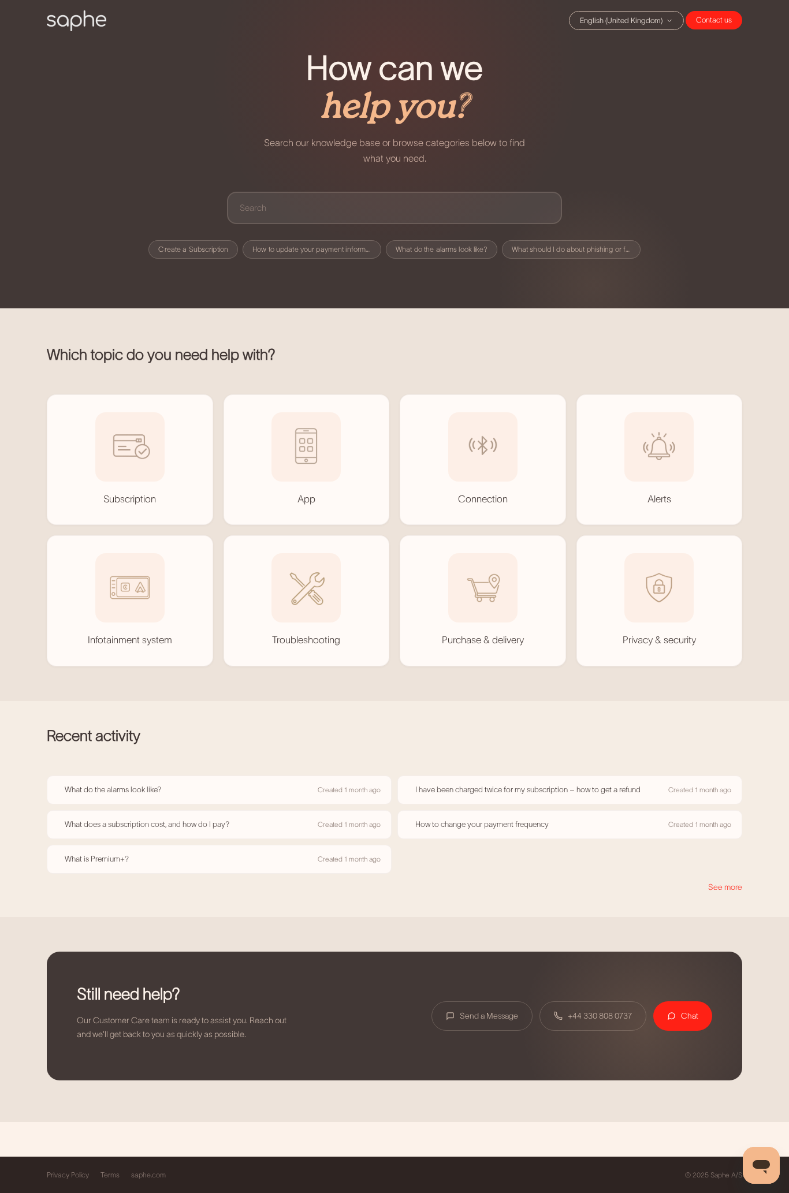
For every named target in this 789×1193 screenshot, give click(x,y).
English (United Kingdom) (621, 20)
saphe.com (148, 1175)
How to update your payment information (316, 249)
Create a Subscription (193, 249)
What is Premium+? (97, 859)
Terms (110, 1175)
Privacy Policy (68, 1175)
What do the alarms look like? (441, 249)
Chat (714, 20)
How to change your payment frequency (482, 824)
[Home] (76, 20)
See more (725, 887)
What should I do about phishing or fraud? (576, 249)
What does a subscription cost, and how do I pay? (147, 824)
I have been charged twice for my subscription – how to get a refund (528, 789)
